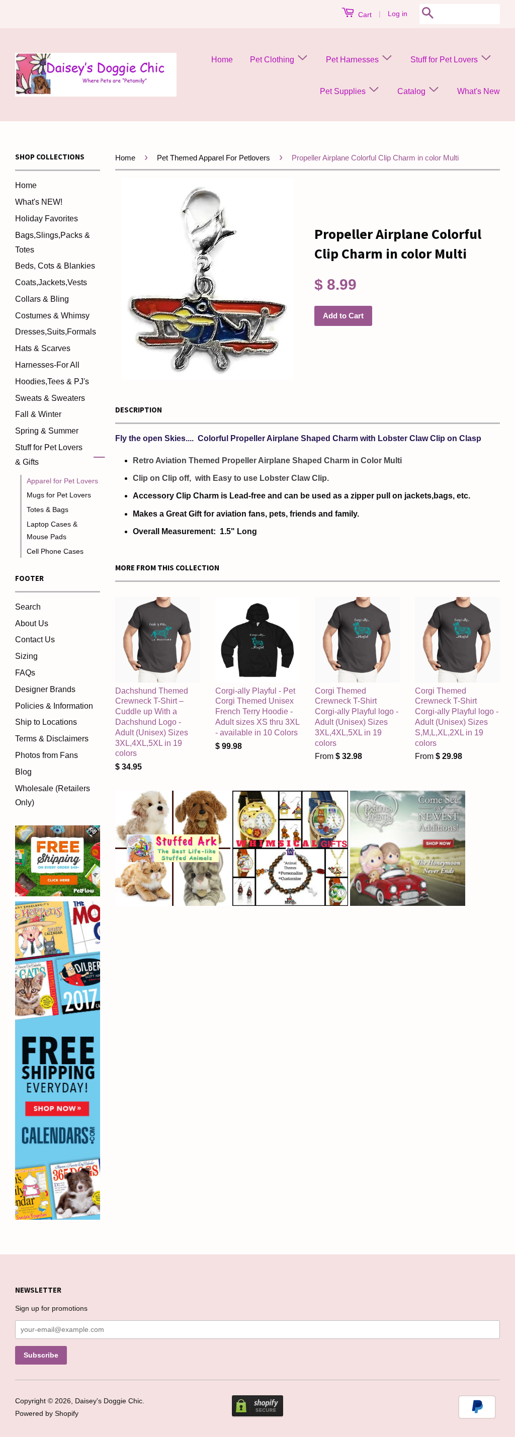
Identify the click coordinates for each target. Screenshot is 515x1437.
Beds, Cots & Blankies (55, 266)
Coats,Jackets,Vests (51, 282)
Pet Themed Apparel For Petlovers (213, 157)
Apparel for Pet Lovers (62, 481)
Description (138, 409)
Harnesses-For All (47, 365)
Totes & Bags (47, 509)
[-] (95, 455)
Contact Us (35, 639)
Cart (364, 15)
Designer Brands (45, 689)
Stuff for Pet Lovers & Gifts (48, 454)
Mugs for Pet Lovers (59, 495)
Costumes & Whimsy (52, 315)
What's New (478, 91)
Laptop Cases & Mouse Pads (52, 530)
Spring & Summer (46, 431)
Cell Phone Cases (55, 551)
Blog (23, 772)
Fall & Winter (38, 414)
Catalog (412, 91)
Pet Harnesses (353, 59)
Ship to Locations (46, 722)
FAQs (25, 672)
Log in (397, 14)
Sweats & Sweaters (50, 398)
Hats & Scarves (42, 348)
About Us (31, 623)
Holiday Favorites (46, 218)
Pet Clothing (273, 59)
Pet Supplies (344, 91)
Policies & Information (54, 706)
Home (222, 59)
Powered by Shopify (46, 1413)
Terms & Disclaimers (52, 738)
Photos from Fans (46, 755)
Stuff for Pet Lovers (445, 59)
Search (28, 607)
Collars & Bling (42, 299)
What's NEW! (38, 202)
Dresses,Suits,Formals (55, 331)
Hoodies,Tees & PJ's (52, 381)
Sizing (26, 656)
